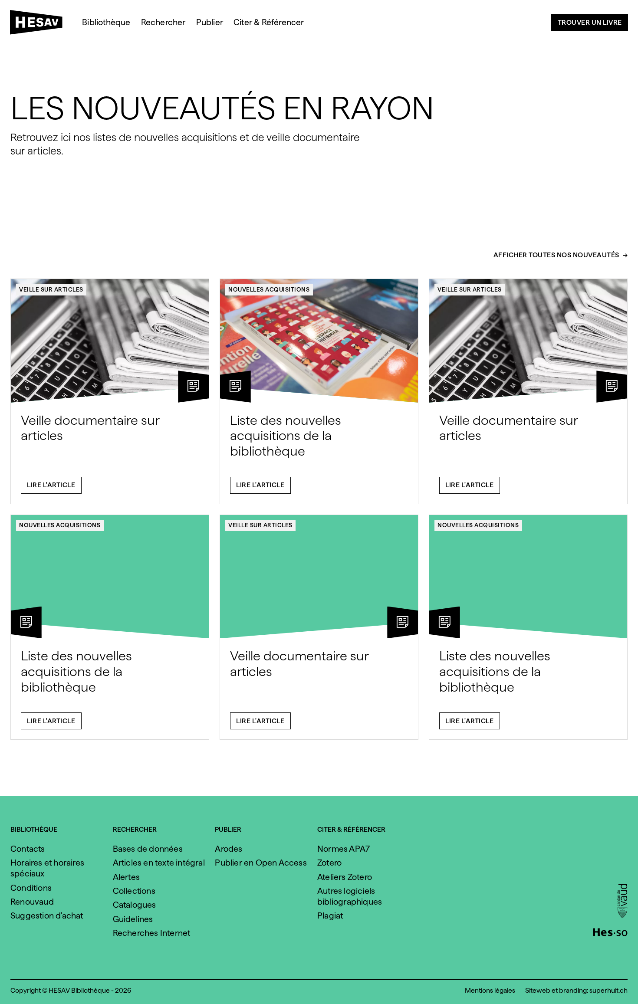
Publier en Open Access (260, 863)
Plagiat (330, 916)
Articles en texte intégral (159, 863)
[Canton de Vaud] (622, 902)
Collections (134, 891)
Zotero (329, 863)
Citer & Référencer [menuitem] (268, 22)
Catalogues (134, 905)
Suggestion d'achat (46, 916)
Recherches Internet (152, 933)
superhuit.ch (608, 990)
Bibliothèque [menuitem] (106, 22)
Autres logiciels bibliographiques (349, 896)
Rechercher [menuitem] (163, 22)
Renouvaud (32, 902)
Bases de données (148, 849)
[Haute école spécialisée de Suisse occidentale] (610, 931)
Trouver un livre (590, 22)
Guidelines (133, 919)
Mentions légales (490, 990)
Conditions (31, 888)
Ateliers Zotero (344, 877)
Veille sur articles (51, 289)
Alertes (126, 877)
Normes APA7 (343, 849)
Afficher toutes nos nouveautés (556, 255)
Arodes (228, 849)
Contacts (27, 849)
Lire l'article (51, 485)
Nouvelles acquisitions (268, 289)
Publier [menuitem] (209, 22)
